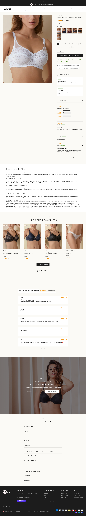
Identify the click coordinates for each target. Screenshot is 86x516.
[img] (59, 123)
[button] (59, 20)
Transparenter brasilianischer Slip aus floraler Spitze (73, 253)
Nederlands (18, 511)
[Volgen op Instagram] (43, 274)
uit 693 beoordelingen (50, 290)
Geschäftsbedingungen (78, 497)
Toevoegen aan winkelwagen (69, 55)
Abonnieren (52, 391)
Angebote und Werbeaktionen (38, 8)
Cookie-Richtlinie (77, 495)
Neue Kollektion (23, 8)
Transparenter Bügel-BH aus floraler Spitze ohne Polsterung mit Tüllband (10, 253)
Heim (14, 8)
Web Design (44, 511)
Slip (55, 8)
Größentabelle (27, 10)
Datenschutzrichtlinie (78, 493)
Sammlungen (17, 10)
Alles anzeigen (43, 264)
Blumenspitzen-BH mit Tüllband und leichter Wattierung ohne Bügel (52, 253)
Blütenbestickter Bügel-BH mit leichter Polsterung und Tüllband (32, 253)
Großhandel (63, 497)
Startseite (46, 493)
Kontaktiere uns (64, 495)
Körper (60, 8)
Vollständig (68, 8)
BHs (50, 8)
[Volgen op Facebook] (40, 274)
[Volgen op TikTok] (46, 274)
